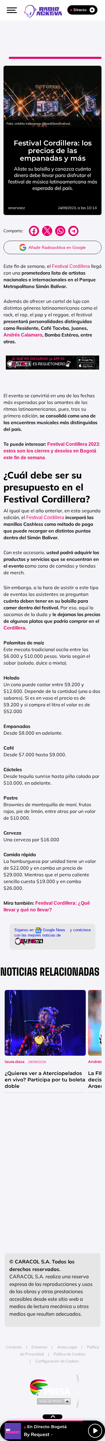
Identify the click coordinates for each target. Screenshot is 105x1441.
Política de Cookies (69, 1354)
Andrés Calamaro (23, 334)
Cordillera (14, 627)
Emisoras (39, 1347)
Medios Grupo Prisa (53, 1400)
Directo (80, 10)
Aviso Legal (67, 1347)
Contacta (14, 1347)
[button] (11, 10)
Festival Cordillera (70, 266)
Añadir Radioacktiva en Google (57, 247)
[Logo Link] (46, 10)
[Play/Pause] (95, 1431)
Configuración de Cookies (57, 1361)
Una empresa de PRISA (53, 1386)
